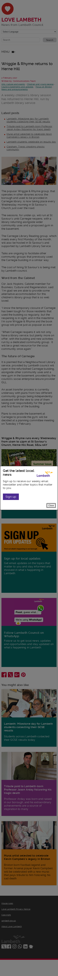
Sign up (10, 496)
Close (51, 505)
